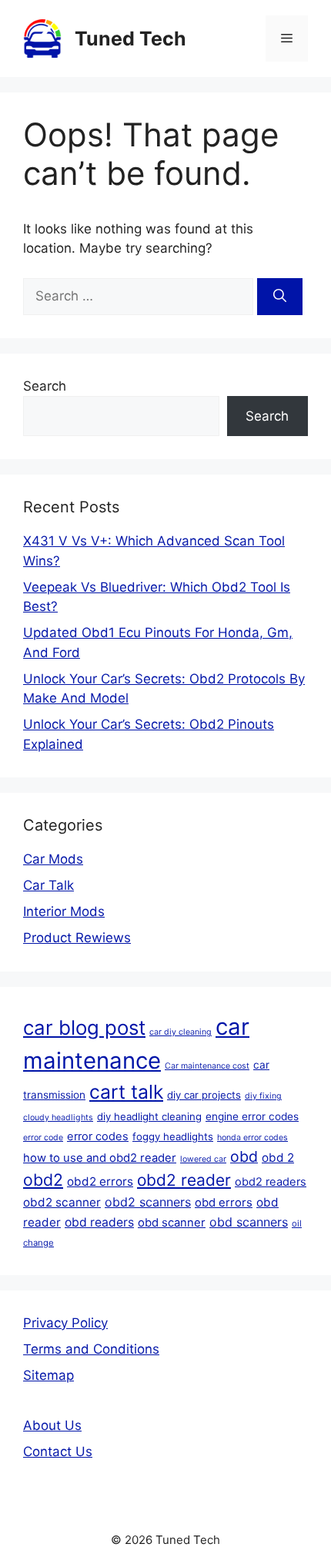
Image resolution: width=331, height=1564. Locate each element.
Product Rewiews (77, 937)
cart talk (126, 1091)
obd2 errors (100, 1181)
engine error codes (252, 1116)
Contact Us (57, 1451)
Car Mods (53, 859)
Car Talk (48, 885)
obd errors (223, 1203)
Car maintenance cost (207, 1066)
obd (244, 1156)
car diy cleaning (180, 1032)
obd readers (99, 1222)
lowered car (203, 1159)
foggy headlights (172, 1136)
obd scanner (172, 1223)
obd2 (43, 1180)
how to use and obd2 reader (99, 1158)
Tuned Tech (130, 38)
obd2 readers (270, 1182)
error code (43, 1138)
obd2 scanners (148, 1202)
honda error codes (252, 1138)
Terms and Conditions (91, 1349)
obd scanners (248, 1222)
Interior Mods (64, 911)
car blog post (84, 1027)
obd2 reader (184, 1180)
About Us (52, 1425)
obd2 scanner (62, 1202)
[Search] (280, 296)
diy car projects (204, 1095)
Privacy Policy (65, 1323)
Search (44, 386)
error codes (98, 1136)
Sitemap (48, 1375)
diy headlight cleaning (149, 1116)
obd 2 (278, 1157)
